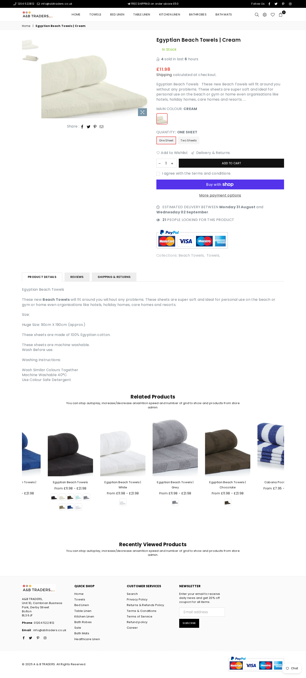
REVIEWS (77, 277)
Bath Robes (83, 622)
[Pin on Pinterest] (95, 126)
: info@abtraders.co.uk (48, 630)
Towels (95, 14)
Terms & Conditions (142, 611)
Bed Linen (81, 605)
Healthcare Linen (87, 639)
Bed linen (117, 14)
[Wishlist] (273, 14)
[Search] (257, 14)
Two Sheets (189, 140)
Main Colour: (176, 108)
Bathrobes (198, 14)
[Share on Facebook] (82, 126)
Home (76, 14)
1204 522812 (25, 4)
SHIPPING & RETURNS (114, 277)
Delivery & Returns (212, 152)
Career (132, 628)
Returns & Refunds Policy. (146, 605)
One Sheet (166, 140)
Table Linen (141, 14)
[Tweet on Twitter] (89, 126)
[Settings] (265, 14)
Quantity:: (176, 132)
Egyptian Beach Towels (48, 482)
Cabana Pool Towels (258, 482)
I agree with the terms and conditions (196, 173)
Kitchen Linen (169, 14)
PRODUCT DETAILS (42, 277)
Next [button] (146, 78)
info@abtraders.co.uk (56, 4)
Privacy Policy (137, 599)
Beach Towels (191, 255)
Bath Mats (223, 14)
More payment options (220, 195)
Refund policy (137, 622)
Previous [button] (45, 78)
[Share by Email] (101, 126)
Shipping (164, 74)
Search (132, 594)
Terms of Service (139, 616)
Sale (77, 628)
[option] (95, 77)
